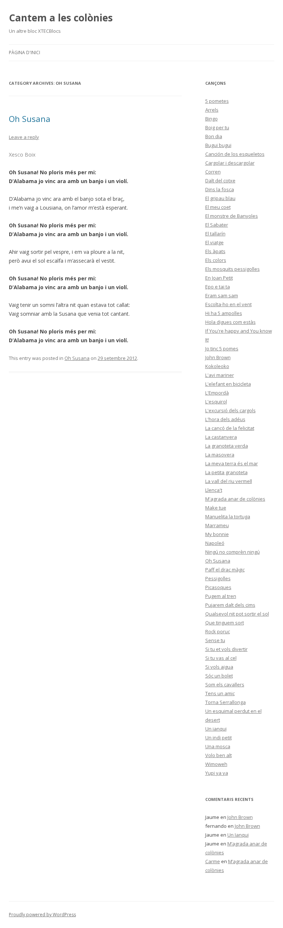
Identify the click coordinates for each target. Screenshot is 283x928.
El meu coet (218, 207)
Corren (213, 171)
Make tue (215, 507)
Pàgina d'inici (24, 52)
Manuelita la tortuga (227, 516)
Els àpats (215, 251)
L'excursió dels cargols (230, 410)
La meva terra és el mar (231, 463)
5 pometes (217, 101)
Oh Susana (29, 118)
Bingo (211, 118)
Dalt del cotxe (220, 180)
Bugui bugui (218, 145)
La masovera (219, 454)
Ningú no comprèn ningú (232, 552)
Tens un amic (220, 693)
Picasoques (218, 587)
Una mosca (217, 746)
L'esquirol (216, 401)
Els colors (215, 260)
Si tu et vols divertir (226, 649)
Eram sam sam (221, 295)
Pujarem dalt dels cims (230, 605)
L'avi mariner (219, 375)
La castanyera (221, 437)
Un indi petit (218, 737)
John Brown (218, 357)
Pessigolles (218, 578)
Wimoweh (216, 764)
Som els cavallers (224, 684)
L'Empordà (217, 392)
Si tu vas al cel (221, 658)
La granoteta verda (226, 445)
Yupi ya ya (216, 773)
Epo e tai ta (217, 286)
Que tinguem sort (224, 622)
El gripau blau (220, 198)
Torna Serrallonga (225, 702)
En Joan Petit (219, 277)
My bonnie (217, 534)
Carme (212, 861)
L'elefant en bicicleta (228, 384)
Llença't (213, 490)
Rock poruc (217, 631)
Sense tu (215, 640)
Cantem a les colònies (61, 17)
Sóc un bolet (219, 675)
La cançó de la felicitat (229, 428)
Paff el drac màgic (225, 569)
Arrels (212, 109)
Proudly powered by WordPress (42, 914)
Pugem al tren (220, 596)
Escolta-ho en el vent (228, 304)
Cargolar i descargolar (230, 163)
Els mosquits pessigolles (232, 269)
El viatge (214, 242)
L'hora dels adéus (225, 419)
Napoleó (214, 543)
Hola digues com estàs (230, 322)
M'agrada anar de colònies (235, 498)
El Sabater (216, 224)
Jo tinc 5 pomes (221, 348)
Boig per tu (217, 127)
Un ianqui (216, 728)
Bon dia (213, 136)
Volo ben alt (218, 755)
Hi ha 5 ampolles (223, 313)
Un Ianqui (238, 834)
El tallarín (215, 233)
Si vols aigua (219, 666)
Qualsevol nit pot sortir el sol (237, 613)
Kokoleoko (217, 366)
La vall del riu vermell (228, 481)
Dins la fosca (219, 189)
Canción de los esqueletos (235, 154)
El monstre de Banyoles (231, 216)
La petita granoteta (226, 472)
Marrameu (217, 525)
